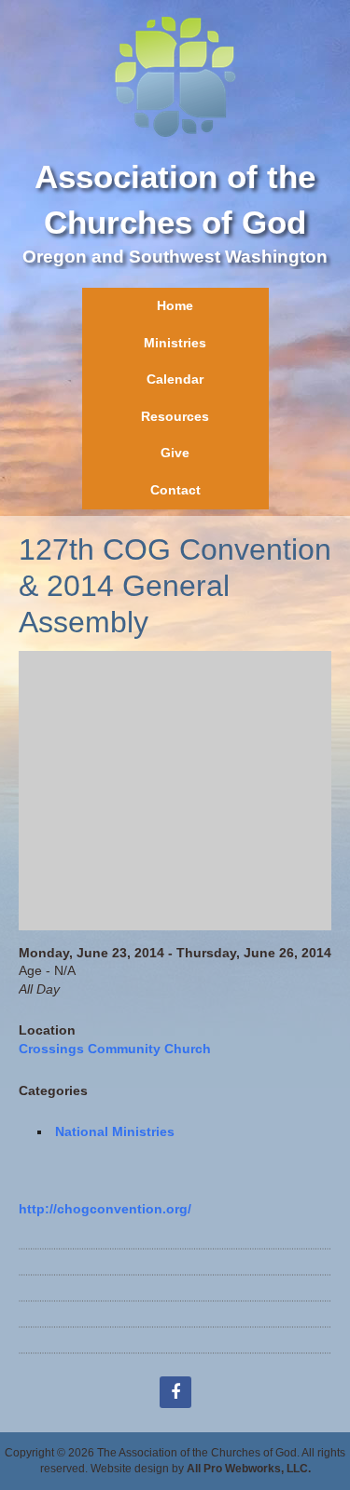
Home (175, 305)
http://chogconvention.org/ (105, 1208)
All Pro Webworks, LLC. (249, 1468)
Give (175, 452)
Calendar (175, 379)
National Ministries (115, 1131)
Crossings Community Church (115, 1048)
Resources (175, 416)
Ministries (175, 342)
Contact (175, 489)
